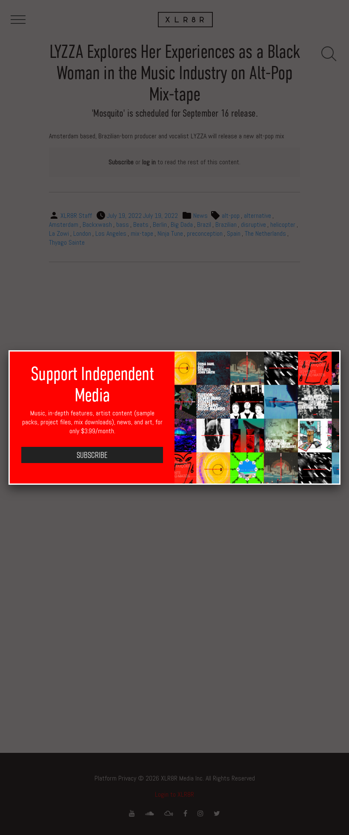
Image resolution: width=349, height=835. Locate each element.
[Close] (340, 350)
